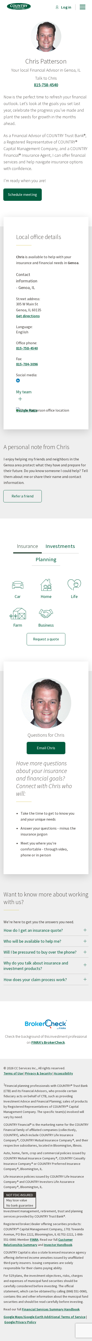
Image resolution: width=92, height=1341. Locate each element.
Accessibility (63, 1073)
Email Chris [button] (46, 747)
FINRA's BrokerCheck (48, 1042)
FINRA (34, 1239)
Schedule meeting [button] (22, 194)
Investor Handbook (58, 1245)
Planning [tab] (46, 559)
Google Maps (26, 410)
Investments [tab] (60, 546)
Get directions (28, 315)
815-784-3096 (27, 364)
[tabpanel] (46, 608)
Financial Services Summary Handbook (50, 1309)
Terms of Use (13, 1073)
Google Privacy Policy (20, 1322)
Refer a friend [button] (22, 496)
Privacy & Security (38, 1073)
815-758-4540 (46, 84)
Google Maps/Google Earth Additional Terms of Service (44, 1317)
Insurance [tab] (27, 546)
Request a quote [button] (46, 639)
